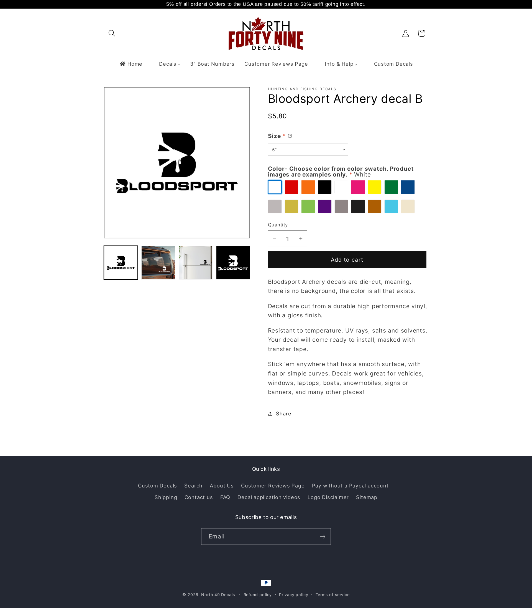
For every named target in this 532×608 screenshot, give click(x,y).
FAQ (225, 497)
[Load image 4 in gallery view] (233, 263)
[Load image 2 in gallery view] (158, 263)
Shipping (166, 497)
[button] (112, 33)
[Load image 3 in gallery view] (196, 263)
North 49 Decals (218, 594)
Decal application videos (268, 497)
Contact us (199, 497)
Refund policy (258, 594)
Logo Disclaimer (328, 497)
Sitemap (366, 497)
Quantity (278, 225)
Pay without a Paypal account (350, 485)
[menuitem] (130, 63)
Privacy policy (293, 594)
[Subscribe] (323, 536)
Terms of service (333, 594)
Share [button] (283, 413)
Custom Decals (157, 485)
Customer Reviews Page (273, 485)
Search (193, 485)
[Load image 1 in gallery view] (121, 263)
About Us (222, 485)
